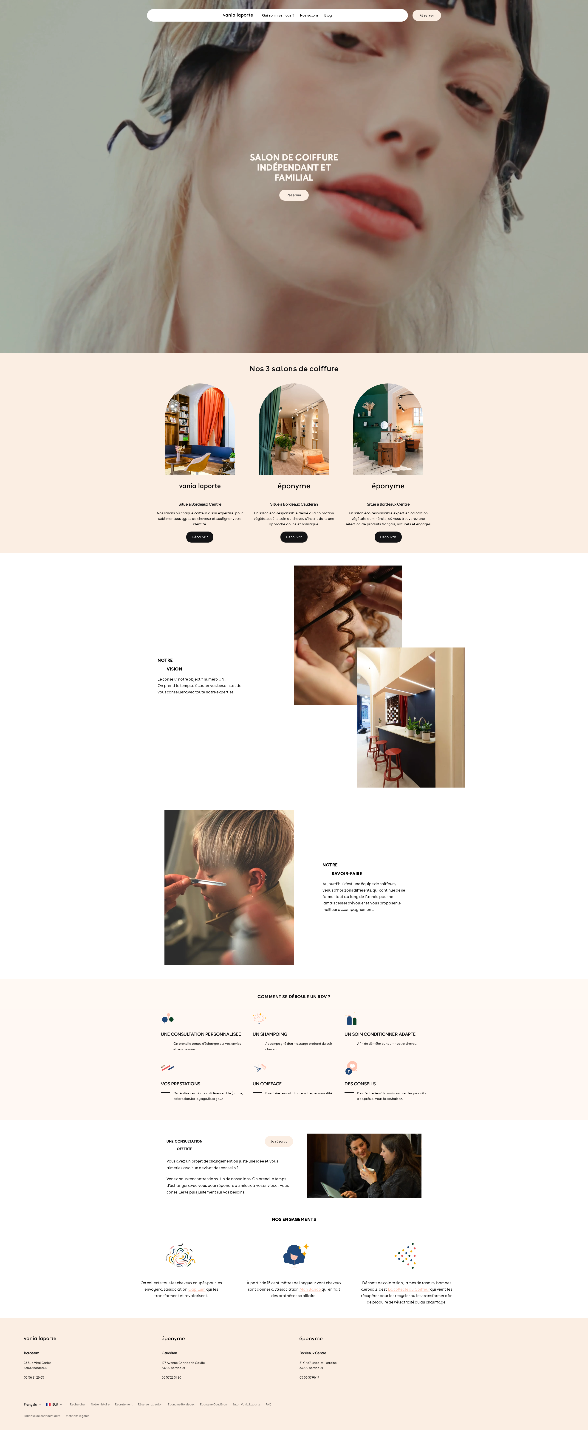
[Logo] (40, 1339)
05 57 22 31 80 (171, 1377)
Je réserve (279, 1141)
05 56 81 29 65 (34, 1377)
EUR (55, 1404)
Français (30, 1404)
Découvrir (200, 537)
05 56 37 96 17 (309, 1377)
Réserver (426, 15)
